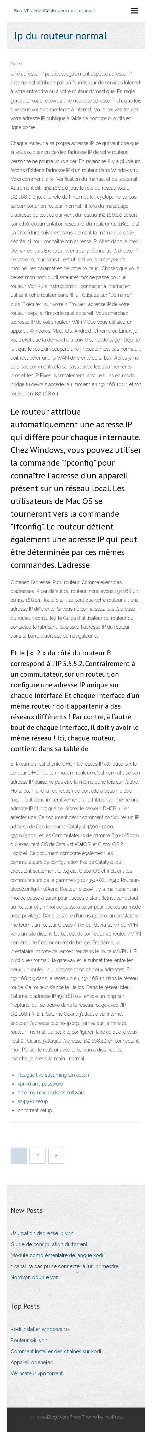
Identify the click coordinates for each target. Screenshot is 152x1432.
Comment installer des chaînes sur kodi (56, 1351)
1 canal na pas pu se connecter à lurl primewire (64, 1266)
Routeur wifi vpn (29, 1340)
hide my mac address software (51, 1092)
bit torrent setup (35, 1110)
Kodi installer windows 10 (40, 1329)
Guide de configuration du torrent (49, 1244)
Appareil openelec (32, 1362)
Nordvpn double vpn (35, 1277)
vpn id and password (40, 1084)
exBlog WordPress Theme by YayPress (82, 1417)
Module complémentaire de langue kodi (57, 1255)
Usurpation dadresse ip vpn (42, 1233)
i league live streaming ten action (53, 1075)
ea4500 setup (33, 1101)
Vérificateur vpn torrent (37, 1373)
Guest (17, 63)
